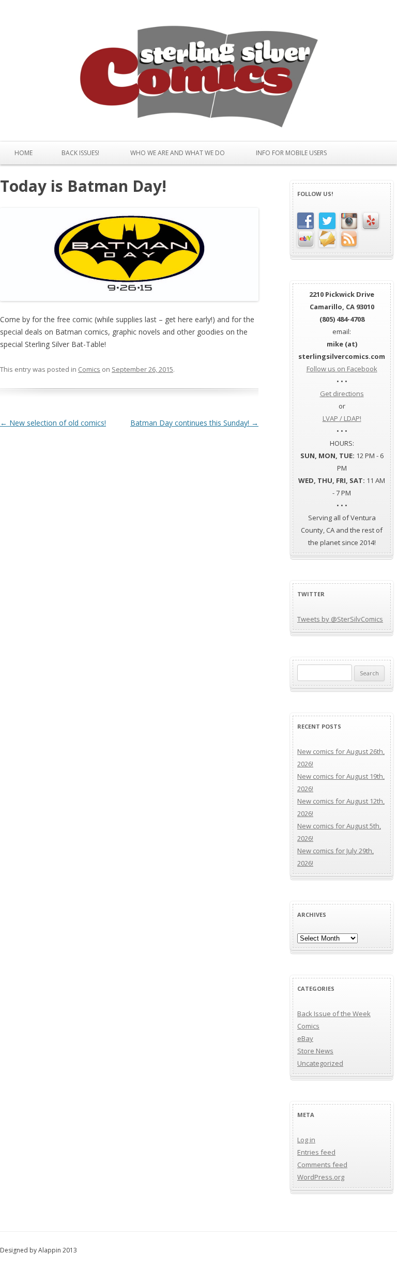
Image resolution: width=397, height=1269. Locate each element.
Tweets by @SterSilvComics (340, 619)
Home (23, 152)
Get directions (342, 393)
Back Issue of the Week (334, 1013)
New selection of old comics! (53, 423)
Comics (89, 369)
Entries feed (316, 1152)
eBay (305, 1038)
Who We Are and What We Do (177, 152)
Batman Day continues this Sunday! (194, 423)
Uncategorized (320, 1063)
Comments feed (322, 1164)
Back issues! (80, 152)
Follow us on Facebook (342, 368)
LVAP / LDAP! (342, 418)
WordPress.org (320, 1177)
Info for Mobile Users (291, 152)
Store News (315, 1050)
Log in (306, 1139)
